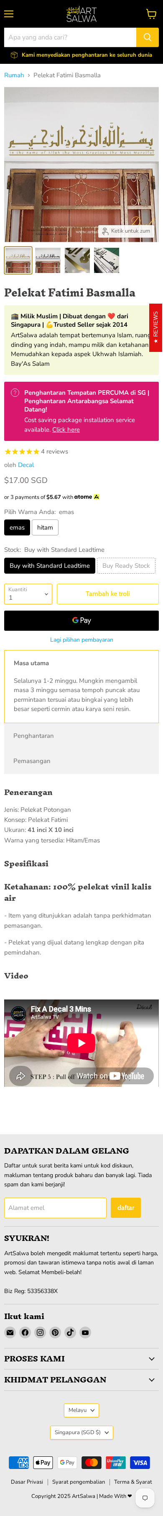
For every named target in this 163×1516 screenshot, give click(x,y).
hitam (45, 527)
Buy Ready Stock (126, 565)
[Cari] (147, 37)
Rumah (14, 75)
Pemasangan (32, 761)
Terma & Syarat (133, 1482)
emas (17, 527)
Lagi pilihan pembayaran (81, 640)
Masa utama (31, 663)
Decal (26, 465)
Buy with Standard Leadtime (50, 565)
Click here (66, 429)
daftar (125, 1208)
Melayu (78, 1410)
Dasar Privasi (27, 1482)
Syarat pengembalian (78, 1482)
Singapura (78, 1432)
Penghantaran (33, 736)
